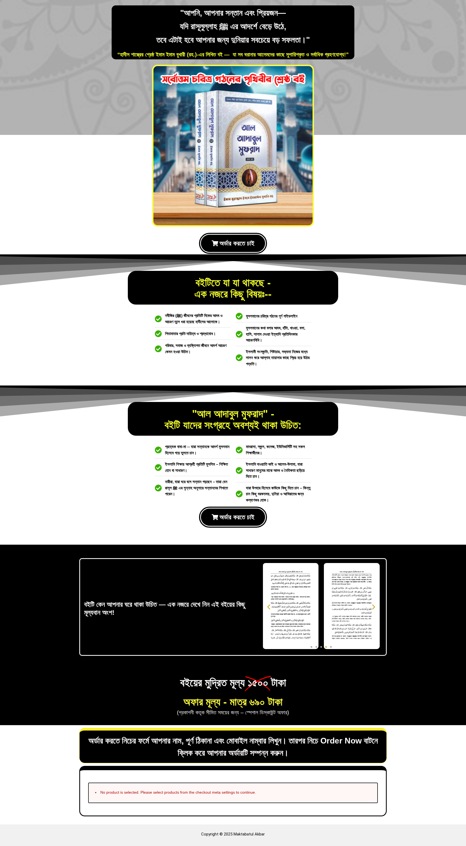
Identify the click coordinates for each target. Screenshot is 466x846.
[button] (268, 606)
